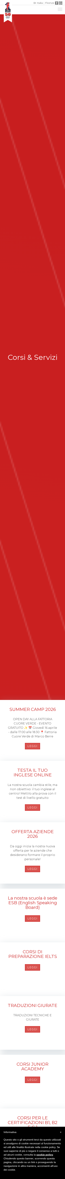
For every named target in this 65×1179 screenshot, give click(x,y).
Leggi (32, 746)
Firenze (49, 2)
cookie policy (44, 1154)
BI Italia (38, 2)
